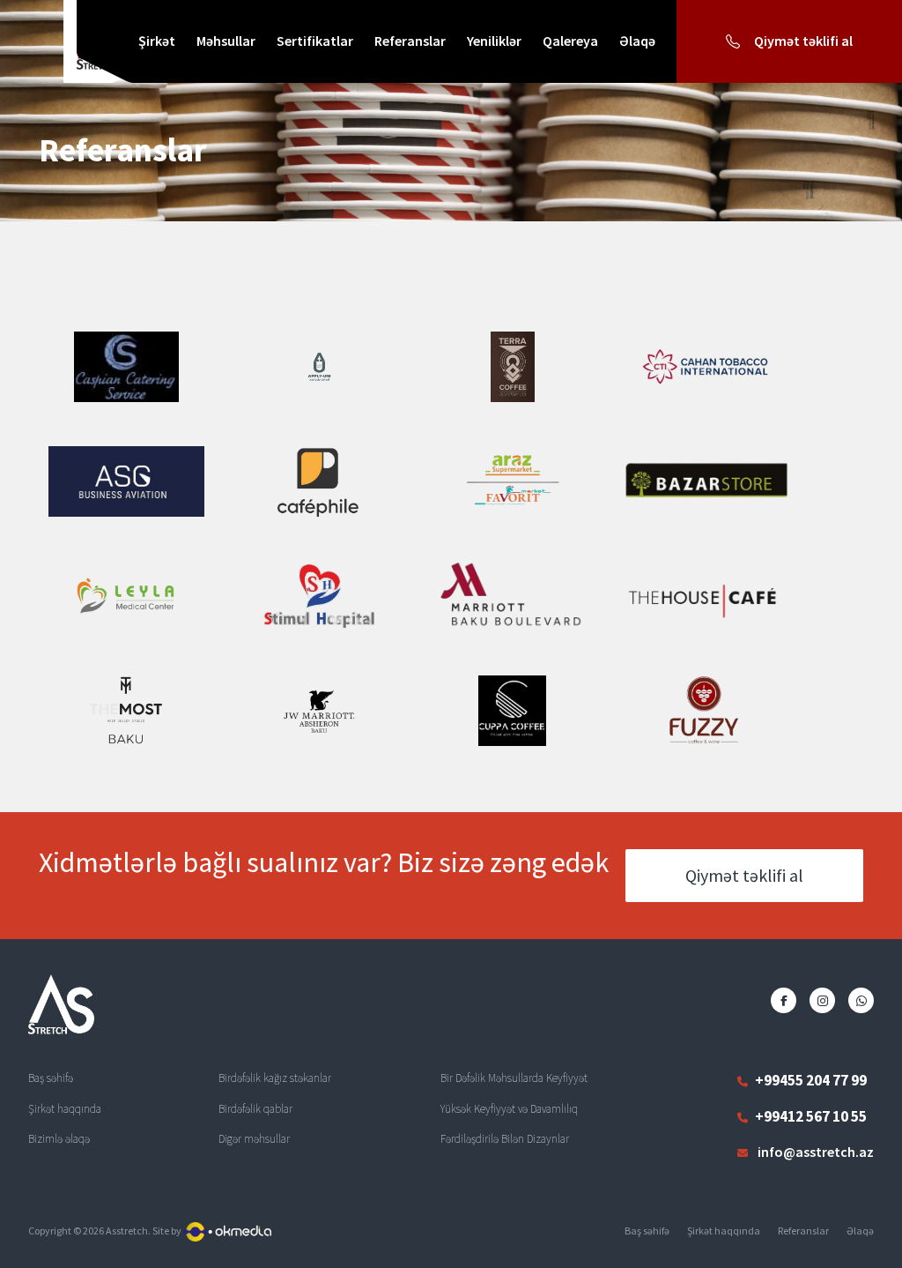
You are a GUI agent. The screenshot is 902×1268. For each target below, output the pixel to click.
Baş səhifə (647, 1230)
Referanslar (803, 1230)
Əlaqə (860, 1230)
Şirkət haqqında (723, 1230)
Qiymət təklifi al (744, 875)
